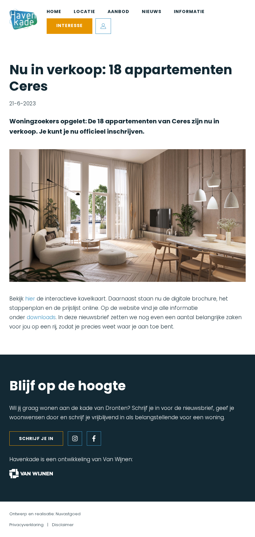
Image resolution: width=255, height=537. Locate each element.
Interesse (69, 25)
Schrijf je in (36, 438)
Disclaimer (63, 525)
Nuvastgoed (68, 514)
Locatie (84, 11)
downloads (41, 317)
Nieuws (151, 11)
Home (54, 11)
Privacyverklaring (26, 525)
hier (30, 298)
